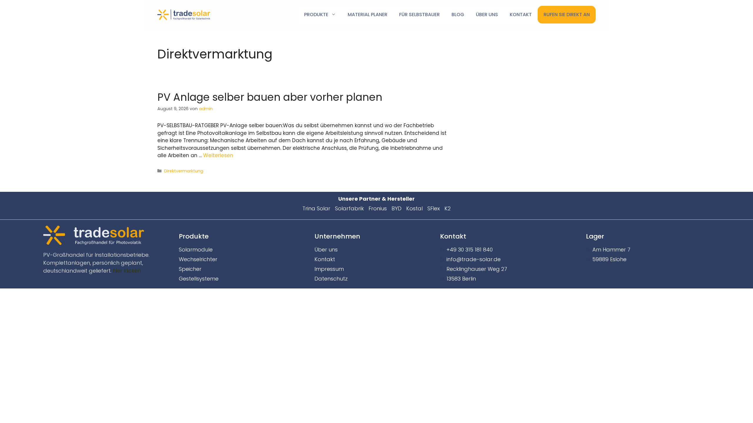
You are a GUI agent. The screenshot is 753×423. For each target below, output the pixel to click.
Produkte (316, 14)
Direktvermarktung (183, 171)
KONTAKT (521, 14)
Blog (458, 14)
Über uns (487, 14)
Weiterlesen (218, 155)
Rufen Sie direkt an (567, 14)
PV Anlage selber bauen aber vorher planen (269, 97)
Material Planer (367, 14)
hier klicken (127, 270)
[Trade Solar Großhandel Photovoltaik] (183, 14)
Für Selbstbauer (419, 14)
